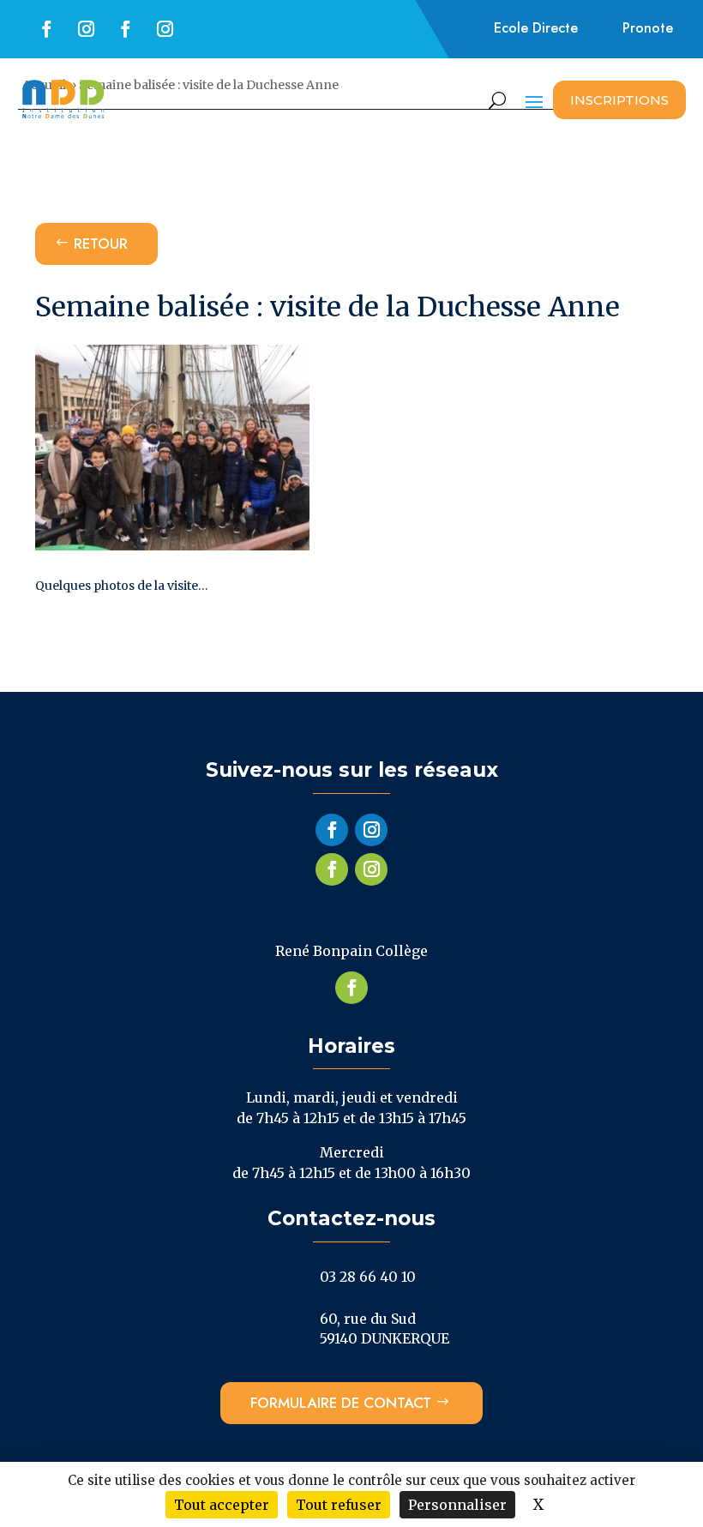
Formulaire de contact (340, 1402)
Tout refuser (339, 1504)
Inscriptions (619, 100)
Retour (101, 243)
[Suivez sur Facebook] (47, 29)
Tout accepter (221, 1504)
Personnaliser (457, 1504)
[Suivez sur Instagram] (86, 29)
